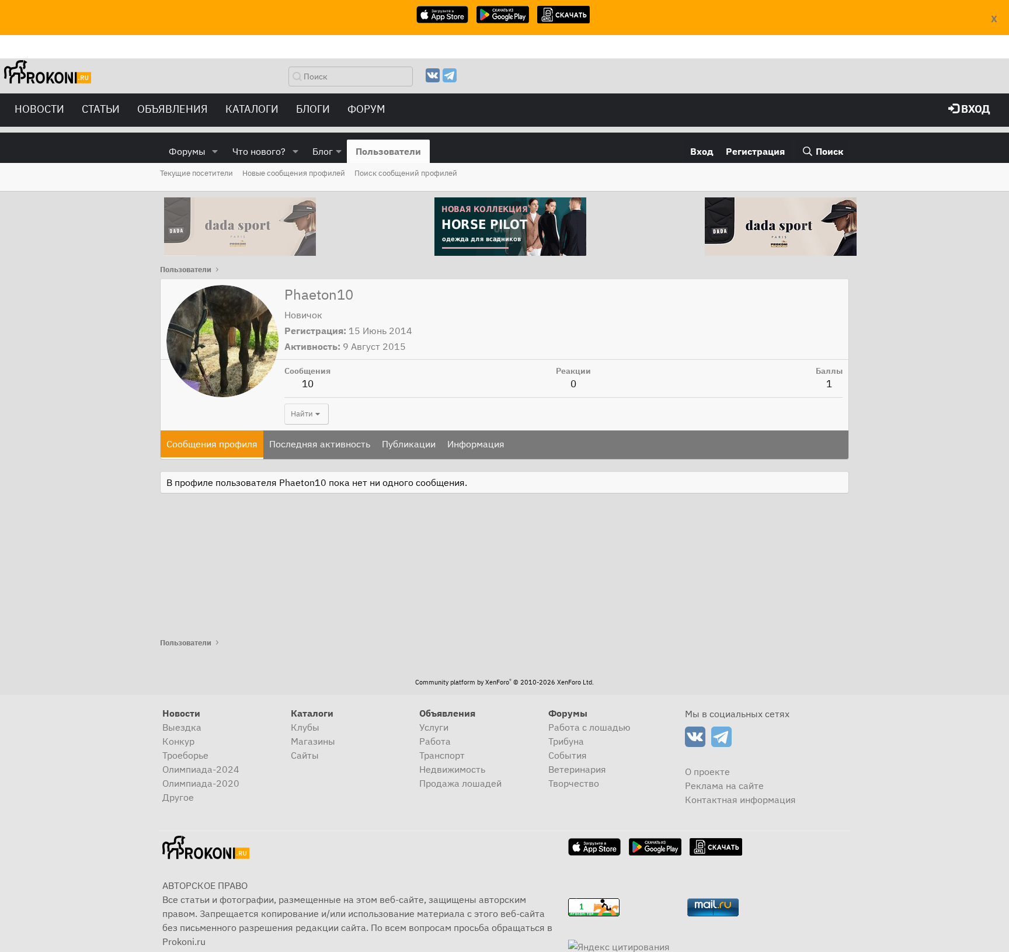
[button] (215, 151)
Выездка (181, 727)
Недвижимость (452, 769)
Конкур (178, 741)
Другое (178, 797)
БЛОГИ (313, 109)
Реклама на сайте (724, 785)
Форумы (187, 151)
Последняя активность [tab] (319, 444)
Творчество (573, 783)
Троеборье (185, 755)
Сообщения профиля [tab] (212, 444)
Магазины (313, 741)
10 (308, 383)
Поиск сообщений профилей (405, 173)
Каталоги (252, 109)
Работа (435, 741)
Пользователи (388, 151)
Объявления (172, 109)
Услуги (433, 727)
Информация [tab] (476, 444)
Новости (39, 109)
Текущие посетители (196, 173)
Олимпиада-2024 (200, 769)
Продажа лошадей (460, 783)
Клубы (305, 727)
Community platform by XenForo (504, 682)
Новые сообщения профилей (293, 173)
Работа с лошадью (589, 727)
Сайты (305, 755)
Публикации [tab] (409, 444)
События (567, 755)
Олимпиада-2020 (200, 783)
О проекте (707, 771)
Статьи (101, 109)
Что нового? (259, 151)
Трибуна (566, 741)
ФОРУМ (366, 109)
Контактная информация (740, 799)
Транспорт (442, 755)
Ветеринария (577, 769)
